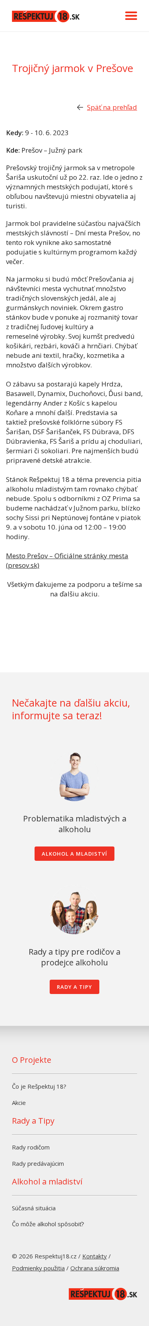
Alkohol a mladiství (74, 853)
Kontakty (94, 1256)
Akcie (19, 1103)
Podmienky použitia (38, 1268)
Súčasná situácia (34, 1208)
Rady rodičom (31, 1147)
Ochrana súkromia (94, 1268)
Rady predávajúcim (38, 1163)
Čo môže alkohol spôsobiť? (48, 1224)
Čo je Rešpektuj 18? (39, 1086)
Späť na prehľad (112, 107)
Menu (131, 16)
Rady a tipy (74, 986)
